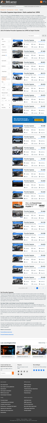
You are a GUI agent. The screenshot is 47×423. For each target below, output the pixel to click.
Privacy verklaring (24, 419)
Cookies (30, 419)
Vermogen (4, 98)
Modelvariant (4, 49)
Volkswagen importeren (29, 408)
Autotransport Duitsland (6, 394)
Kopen (4, 79)
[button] (2, 352)
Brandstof (4, 66)
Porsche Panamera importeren (7, 334)
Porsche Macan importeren (6, 332)
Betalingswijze (4, 76)
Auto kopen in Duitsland (6, 390)
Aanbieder (4, 55)
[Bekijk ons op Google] (18, 374)
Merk (3, 39)
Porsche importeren (28, 404)
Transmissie (4, 71)
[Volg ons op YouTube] (21, 374)
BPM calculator (27, 386)
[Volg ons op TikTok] (27, 371)
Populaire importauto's (6, 404)
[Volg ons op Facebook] (24, 371)
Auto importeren (4, 384)
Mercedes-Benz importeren (30, 406)
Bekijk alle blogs (42, 342)
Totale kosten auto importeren (31, 388)
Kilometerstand (5, 92)
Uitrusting (3, 107)
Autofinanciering (27, 390)
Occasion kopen (4, 400)
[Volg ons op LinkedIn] (18, 371)
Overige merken (27, 410)
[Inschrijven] (13, 373)
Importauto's (3, 388)
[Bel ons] (41, 2)
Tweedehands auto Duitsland (7, 402)
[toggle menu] (45, 1)
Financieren (8, 79)
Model (3, 44)
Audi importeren (27, 400)
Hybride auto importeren (6, 408)
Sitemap (18, 419)
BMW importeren (28, 402)
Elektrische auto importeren (7, 410)
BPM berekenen (27, 384)
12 (43, 288)
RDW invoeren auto (5, 392)
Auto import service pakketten (7, 386)
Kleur (3, 104)
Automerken (3, 412)
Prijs (2, 81)
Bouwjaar (3, 87)
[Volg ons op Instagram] (21, 371)
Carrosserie (4, 60)
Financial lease (27, 392)
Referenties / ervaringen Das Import (8, 406)
